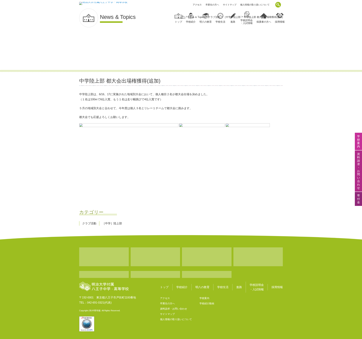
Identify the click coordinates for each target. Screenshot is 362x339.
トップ (178, 21)
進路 (239, 287)
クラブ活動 (89, 223)
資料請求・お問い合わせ (173, 308)
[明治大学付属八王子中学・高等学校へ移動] (183, 17)
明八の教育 (202, 287)
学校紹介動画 (206, 303)
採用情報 (277, 287)
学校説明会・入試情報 (257, 287)
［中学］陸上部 (112, 223)
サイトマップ (229, 4)
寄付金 (358, 199)
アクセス (197, 4)
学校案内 (204, 298)
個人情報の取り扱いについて (255, 4)
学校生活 (223, 287)
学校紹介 (182, 287)
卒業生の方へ (212, 4)
